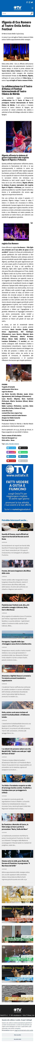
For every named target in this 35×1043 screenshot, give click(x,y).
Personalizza (6, 1030)
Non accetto (17, 1035)
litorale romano (14, 444)
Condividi (12, 448)
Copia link (24, 460)
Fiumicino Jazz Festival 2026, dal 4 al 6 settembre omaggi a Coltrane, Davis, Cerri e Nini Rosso (15, 607)
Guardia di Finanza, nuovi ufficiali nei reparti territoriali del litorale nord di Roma (15, 536)
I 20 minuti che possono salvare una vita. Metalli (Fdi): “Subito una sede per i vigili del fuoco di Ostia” (16, 751)
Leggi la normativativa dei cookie (23, 1030)
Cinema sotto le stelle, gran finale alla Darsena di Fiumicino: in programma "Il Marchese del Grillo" (16, 863)
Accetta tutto (17, 1039)
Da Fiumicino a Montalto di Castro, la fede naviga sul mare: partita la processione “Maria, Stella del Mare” (15, 826)
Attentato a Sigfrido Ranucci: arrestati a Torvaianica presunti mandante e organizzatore (16, 678)
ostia (6, 444)
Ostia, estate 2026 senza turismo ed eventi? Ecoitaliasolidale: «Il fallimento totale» (16, 714)
